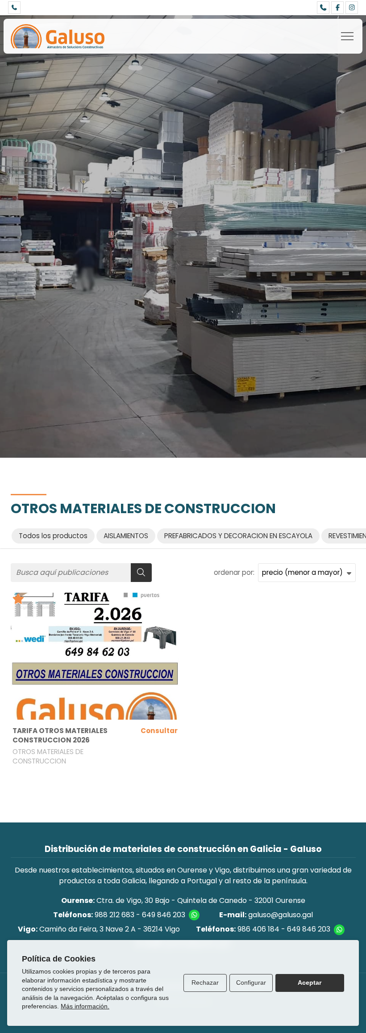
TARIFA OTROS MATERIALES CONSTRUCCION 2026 (60, 735)
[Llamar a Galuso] (14, 7)
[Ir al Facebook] (337, 7)
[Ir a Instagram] (352, 7)
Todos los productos (53, 535)
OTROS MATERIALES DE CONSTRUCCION (47, 756)
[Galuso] (57, 36)
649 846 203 (163, 915)
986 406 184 (258, 929)
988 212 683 (114, 915)
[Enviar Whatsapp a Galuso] (194, 915)
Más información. (85, 1006)
